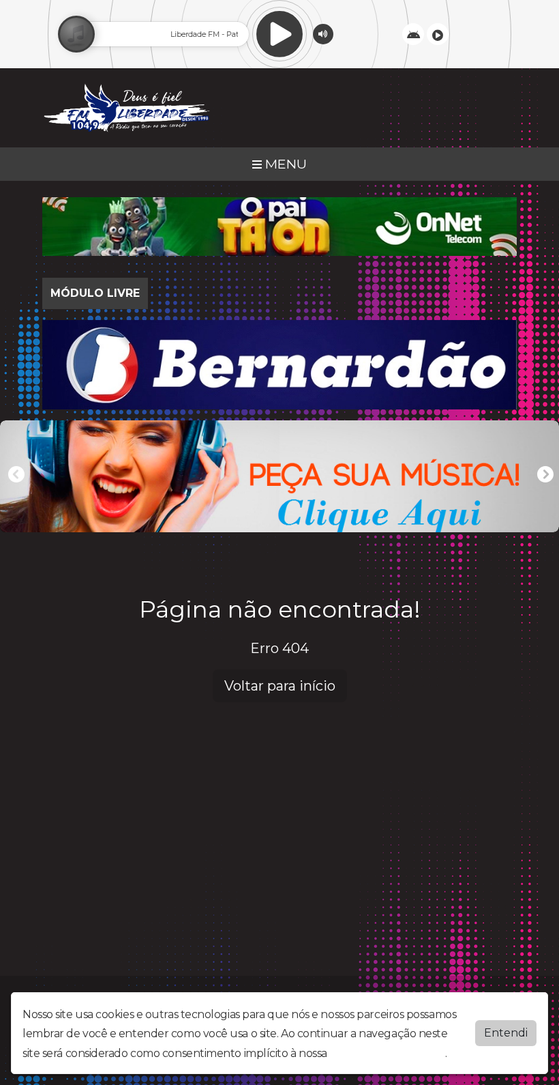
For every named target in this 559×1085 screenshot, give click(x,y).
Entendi (506, 1032)
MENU (284, 164)
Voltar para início (279, 686)
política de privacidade (387, 1053)
